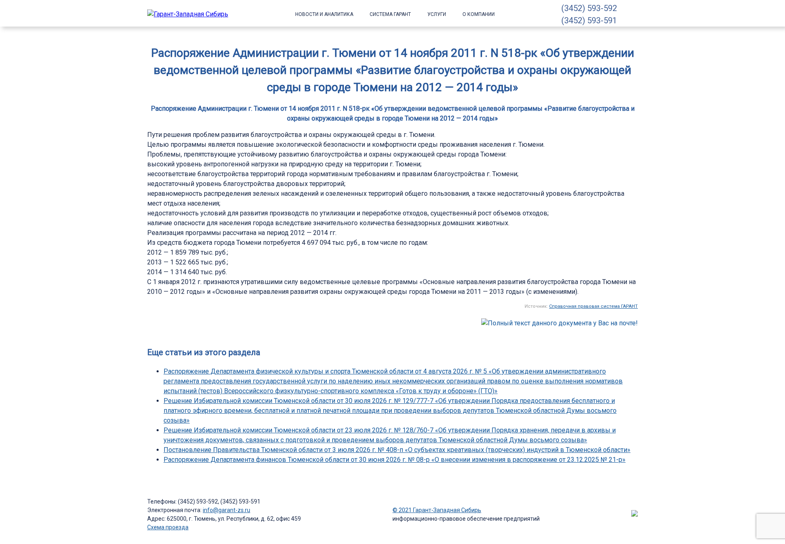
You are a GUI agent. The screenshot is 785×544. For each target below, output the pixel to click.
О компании (478, 14)
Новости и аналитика (324, 14)
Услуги (436, 14)
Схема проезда (167, 527)
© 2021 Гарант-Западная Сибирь (436, 510)
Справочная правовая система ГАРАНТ (593, 306)
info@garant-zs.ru (226, 510)
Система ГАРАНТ (390, 14)
